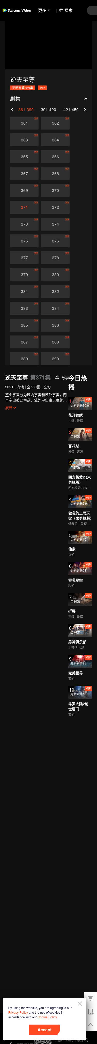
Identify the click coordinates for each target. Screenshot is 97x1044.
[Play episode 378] (55, 257)
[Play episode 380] (55, 274)
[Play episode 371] (24, 207)
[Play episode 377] (24, 257)
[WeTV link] (17, 10)
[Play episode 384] (55, 308)
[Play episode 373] (24, 224)
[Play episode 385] (24, 325)
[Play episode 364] (55, 139)
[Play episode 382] (55, 291)
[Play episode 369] (24, 190)
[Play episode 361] (24, 123)
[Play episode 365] (24, 156)
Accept (44, 1030)
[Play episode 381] (24, 291)
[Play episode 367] (24, 173)
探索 (68, 10)
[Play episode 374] (55, 224)
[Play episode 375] (24, 240)
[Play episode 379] (24, 274)
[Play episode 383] (24, 308)
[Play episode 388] (55, 341)
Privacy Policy (18, 1012)
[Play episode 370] (55, 190)
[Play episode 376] (55, 240)
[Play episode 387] (24, 341)
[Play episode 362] (55, 123)
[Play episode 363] (24, 139)
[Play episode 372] (55, 207)
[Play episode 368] (55, 173)
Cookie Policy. (47, 1017)
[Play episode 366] (55, 156)
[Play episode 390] (55, 358)
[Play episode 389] (24, 358)
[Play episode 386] (55, 325)
